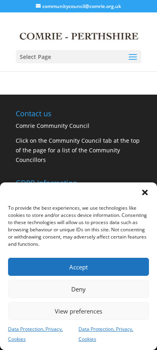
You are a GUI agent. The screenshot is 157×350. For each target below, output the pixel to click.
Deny (78, 289)
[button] (145, 192)
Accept (78, 267)
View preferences (78, 311)
